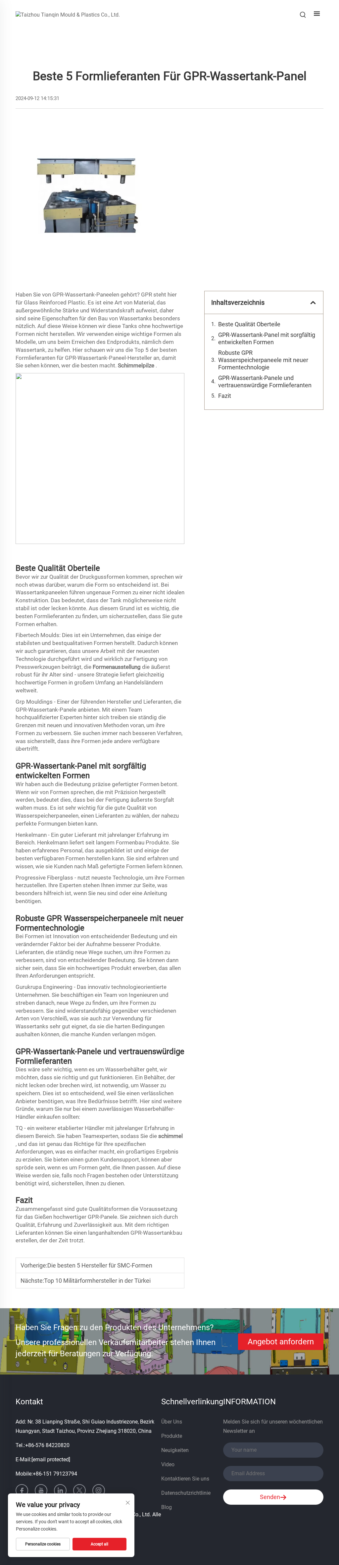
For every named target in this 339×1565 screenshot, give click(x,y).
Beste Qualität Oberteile (249, 324)
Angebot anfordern (281, 1341)
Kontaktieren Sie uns (185, 1479)
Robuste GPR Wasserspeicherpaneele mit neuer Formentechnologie (263, 360)
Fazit (224, 395)
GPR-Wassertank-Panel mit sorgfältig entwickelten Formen (266, 338)
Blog (166, 1507)
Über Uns (171, 1422)
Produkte (171, 1436)
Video (167, 1464)
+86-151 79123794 (55, 1474)
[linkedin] (60, 1490)
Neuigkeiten (175, 1450)
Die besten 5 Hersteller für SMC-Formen (99, 1265)
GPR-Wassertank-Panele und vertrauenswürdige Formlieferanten (265, 381)
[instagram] (98, 1490)
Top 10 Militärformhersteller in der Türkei (97, 1280)
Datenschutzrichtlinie (186, 1493)
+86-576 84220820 (47, 1445)
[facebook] (22, 1490)
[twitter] (79, 1490)
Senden (270, 1496)
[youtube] (41, 1490)
